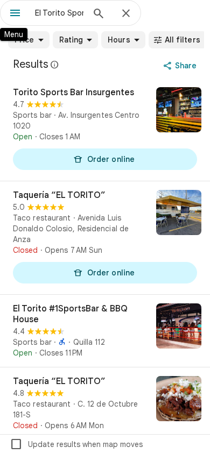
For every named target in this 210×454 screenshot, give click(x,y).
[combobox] (59, 12)
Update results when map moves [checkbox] (76, 444)
